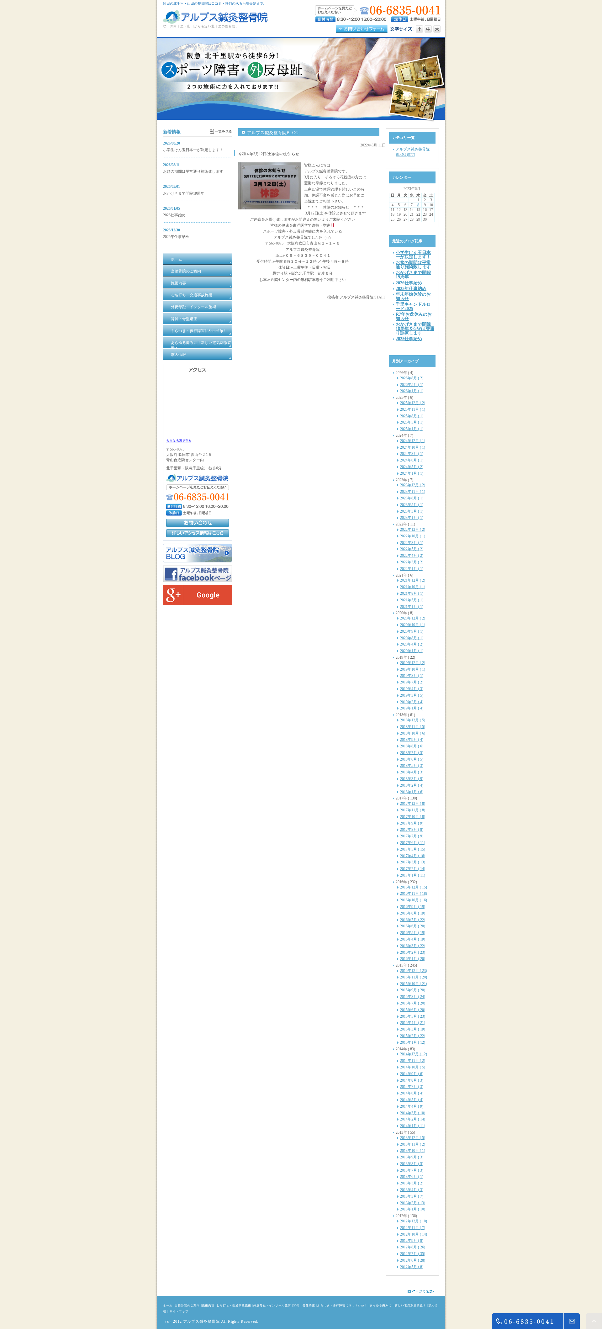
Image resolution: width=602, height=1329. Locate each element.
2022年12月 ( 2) (412, 529)
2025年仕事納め (176, 237)
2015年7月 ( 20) (412, 1003)
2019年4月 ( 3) (411, 689)
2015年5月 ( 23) (412, 1016)
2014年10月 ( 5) (412, 1067)
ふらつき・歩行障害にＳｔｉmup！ (342, 1305)
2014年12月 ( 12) (413, 1054)
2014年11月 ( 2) (412, 1060)
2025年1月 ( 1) (411, 429)
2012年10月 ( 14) (413, 1234)
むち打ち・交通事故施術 (234, 1305)
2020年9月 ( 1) (411, 631)
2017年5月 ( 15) (412, 849)
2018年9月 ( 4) (411, 739)
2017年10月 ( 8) (412, 817)
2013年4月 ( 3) (411, 1190)
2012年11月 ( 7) (412, 1228)
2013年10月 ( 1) (412, 1150)
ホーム (167, 1305)
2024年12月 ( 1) (412, 441)
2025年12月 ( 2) (412, 403)
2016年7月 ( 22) (412, 920)
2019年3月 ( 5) (411, 695)
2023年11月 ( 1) (412, 491)
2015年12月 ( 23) (413, 970)
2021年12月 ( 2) (412, 580)
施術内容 (208, 1305)
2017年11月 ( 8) (412, 810)
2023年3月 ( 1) (411, 511)
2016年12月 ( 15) (413, 887)
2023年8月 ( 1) (411, 498)
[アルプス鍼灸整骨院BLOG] (197, 561)
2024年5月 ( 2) (411, 467)
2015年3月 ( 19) (412, 1029)
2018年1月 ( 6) (411, 792)
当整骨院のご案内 (187, 1305)
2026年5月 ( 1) (411, 384)
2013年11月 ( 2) (412, 1144)
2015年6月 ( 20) (412, 1010)
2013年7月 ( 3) (411, 1170)
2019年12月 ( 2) (412, 663)
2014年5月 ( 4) (411, 1100)
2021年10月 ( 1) (412, 587)
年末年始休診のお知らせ (413, 296)
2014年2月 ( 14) (412, 1119)
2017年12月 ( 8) (412, 803)
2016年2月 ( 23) (412, 952)
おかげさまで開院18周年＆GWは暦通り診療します (415, 328)
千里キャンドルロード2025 (413, 306)
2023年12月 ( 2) (412, 485)
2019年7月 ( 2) (411, 682)
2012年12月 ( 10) (413, 1221)
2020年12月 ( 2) (412, 618)
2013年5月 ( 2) (411, 1183)
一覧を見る (223, 131)
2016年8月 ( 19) (412, 913)
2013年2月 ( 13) (412, 1203)
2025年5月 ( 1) (411, 422)
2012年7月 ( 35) (412, 1254)
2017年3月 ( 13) (412, 862)
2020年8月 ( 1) (411, 638)
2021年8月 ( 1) (411, 593)
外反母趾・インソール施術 (272, 1305)
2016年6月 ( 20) (412, 926)
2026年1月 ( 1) (411, 391)
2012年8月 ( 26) (412, 1247)
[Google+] (197, 604)
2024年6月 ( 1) (411, 460)
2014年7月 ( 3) (411, 1086)
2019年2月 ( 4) (411, 702)
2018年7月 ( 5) (411, 753)
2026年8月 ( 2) (411, 378)
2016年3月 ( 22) (412, 946)
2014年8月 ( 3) (411, 1080)
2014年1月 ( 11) (412, 1126)
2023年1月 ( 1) (411, 517)
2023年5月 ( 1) (411, 505)
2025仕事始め (409, 338)
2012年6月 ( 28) (412, 1260)
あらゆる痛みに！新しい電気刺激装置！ (398, 1305)
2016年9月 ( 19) (412, 906)
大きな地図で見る (178, 440)
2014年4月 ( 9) (411, 1106)
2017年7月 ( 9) (411, 836)
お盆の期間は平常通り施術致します (193, 171)
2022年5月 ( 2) (411, 549)
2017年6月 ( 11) (412, 843)
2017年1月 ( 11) (412, 875)
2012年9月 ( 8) (411, 1240)
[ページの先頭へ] (426, 1291)
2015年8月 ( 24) (412, 996)
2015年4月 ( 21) (412, 1022)
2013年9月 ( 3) (411, 1157)
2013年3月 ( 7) (411, 1196)
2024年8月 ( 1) (411, 453)
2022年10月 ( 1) (412, 536)
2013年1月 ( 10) (412, 1209)
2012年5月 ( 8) (411, 1267)
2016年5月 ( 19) (412, 933)
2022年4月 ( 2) (411, 555)
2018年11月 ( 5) (412, 727)
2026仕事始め (174, 215)
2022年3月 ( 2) (411, 562)
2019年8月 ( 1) (411, 675)
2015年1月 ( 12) (412, 1042)
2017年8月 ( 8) (411, 829)
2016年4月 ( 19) (412, 939)
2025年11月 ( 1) (412, 409)
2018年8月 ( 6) (411, 746)
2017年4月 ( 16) (412, 856)
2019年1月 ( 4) (411, 708)
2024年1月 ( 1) (411, 473)
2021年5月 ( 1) (411, 600)
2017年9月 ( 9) (411, 823)
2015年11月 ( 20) (413, 977)
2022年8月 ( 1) (411, 543)
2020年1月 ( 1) (411, 651)
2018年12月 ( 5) (412, 720)
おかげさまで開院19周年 (183, 193)
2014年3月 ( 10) (412, 1113)
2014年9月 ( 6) (411, 1074)
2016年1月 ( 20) (412, 959)
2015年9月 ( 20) (412, 990)
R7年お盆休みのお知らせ (414, 316)
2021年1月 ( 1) (411, 606)
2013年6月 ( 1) (411, 1176)
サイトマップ (179, 1311)
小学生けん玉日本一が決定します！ (193, 150)
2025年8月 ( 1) (411, 416)
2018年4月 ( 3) (411, 772)
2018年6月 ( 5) (411, 759)
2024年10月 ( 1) (412, 447)
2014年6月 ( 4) (411, 1093)
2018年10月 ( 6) (412, 733)
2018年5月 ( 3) (411, 765)
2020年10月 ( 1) (412, 625)
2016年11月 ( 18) (413, 893)
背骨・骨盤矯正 (304, 1305)
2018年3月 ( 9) (411, 779)
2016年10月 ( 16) (413, 900)
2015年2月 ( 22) (412, 1036)
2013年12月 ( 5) (412, 1138)
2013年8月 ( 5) (411, 1164)
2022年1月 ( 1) (411, 569)
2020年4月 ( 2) (411, 644)
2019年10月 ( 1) (412, 669)
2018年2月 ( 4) (411, 785)
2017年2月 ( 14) (412, 869)
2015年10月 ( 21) (413, 984)
